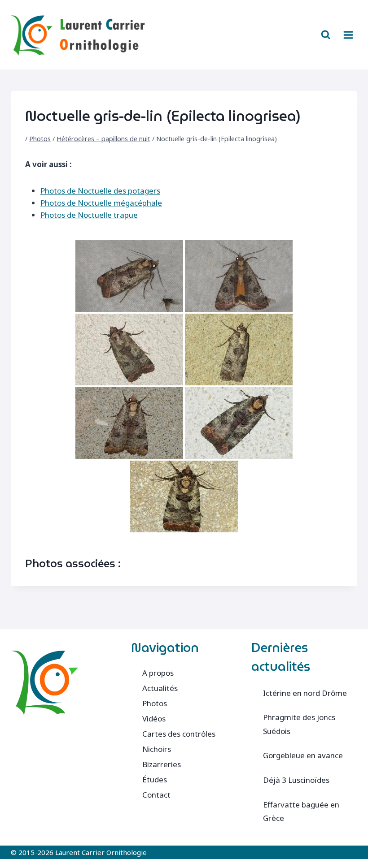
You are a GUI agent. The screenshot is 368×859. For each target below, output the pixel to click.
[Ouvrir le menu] (348, 35)
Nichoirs (156, 749)
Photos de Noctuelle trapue (89, 215)
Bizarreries (161, 764)
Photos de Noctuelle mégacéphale (101, 203)
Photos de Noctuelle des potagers (100, 191)
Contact (156, 795)
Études (154, 779)
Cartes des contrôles (178, 734)
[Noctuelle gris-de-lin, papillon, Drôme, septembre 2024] (239, 349)
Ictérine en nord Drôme (305, 693)
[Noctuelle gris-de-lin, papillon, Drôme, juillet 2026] (239, 423)
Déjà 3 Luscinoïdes (296, 780)
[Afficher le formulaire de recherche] (326, 35)
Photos (40, 138)
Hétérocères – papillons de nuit (103, 138)
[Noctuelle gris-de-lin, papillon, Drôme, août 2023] (129, 276)
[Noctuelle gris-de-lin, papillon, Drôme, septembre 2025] (129, 423)
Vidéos (154, 718)
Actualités (160, 688)
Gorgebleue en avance (303, 755)
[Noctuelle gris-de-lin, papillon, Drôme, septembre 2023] (129, 349)
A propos (158, 673)
